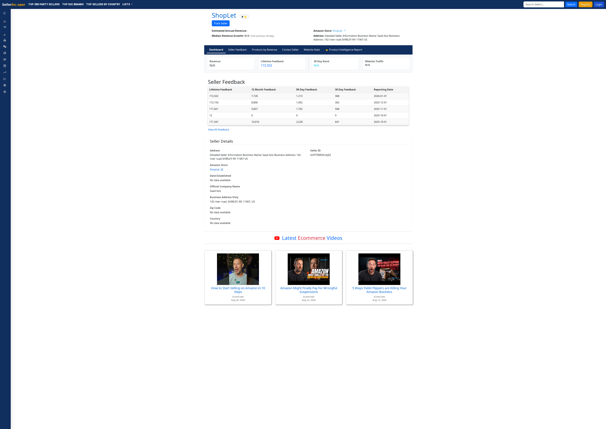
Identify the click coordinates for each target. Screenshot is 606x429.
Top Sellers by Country (103, 4)
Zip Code (215, 208)
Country (215, 218)
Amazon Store (219, 165)
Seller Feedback (237, 49)
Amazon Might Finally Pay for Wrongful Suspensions (308, 290)
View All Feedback (218, 129)
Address (215, 150)
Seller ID (315, 150)
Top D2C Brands (73, 4)
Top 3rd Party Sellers (44, 4)
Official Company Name (225, 186)
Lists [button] (126, 4)
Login (599, 4)
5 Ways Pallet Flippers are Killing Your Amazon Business (379, 290)
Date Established (220, 175)
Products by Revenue (264, 49)
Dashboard (216, 49)
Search (571, 4)
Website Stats (312, 49)
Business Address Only (224, 197)
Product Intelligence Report (345, 49)
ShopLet (225, 15)
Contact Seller (290, 49)
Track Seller (221, 23)
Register (586, 4)
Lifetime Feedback (272, 61)
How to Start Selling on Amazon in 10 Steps (238, 290)
